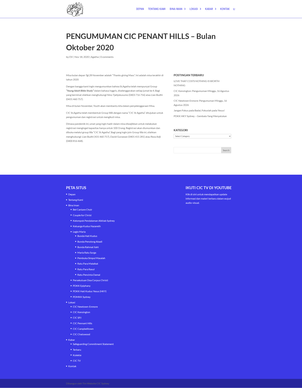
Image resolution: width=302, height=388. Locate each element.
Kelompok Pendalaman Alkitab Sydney (94, 220)
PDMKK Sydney (81, 296)
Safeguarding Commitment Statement (93, 343)
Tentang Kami (157, 9)
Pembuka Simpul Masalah (91, 258)
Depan (140, 9)
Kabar (209, 9)
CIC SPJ (77, 317)
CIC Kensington (81, 312)
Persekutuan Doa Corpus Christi (90, 280)
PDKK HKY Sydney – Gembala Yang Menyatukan (200, 116)
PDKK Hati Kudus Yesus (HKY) (89, 291)
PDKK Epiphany (81, 285)
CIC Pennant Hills (82, 323)
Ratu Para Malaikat (87, 263)
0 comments (107, 56)
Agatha (95, 56)
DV (71, 56)
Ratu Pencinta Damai (88, 274)
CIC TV (77, 360)
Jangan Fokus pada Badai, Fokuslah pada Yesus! (199, 110)
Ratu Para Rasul (86, 269)
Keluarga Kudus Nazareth (87, 226)
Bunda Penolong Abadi (89, 241)
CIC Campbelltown (83, 328)
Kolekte (77, 355)
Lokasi (194, 9)
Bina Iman (176, 9)
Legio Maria (79, 231)
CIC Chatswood (81, 334)
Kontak (225, 9)
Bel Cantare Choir (82, 209)
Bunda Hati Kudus (87, 235)
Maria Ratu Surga (86, 252)
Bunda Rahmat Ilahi (88, 247)
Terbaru (77, 349)
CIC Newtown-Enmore (85, 306)
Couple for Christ (82, 215)
